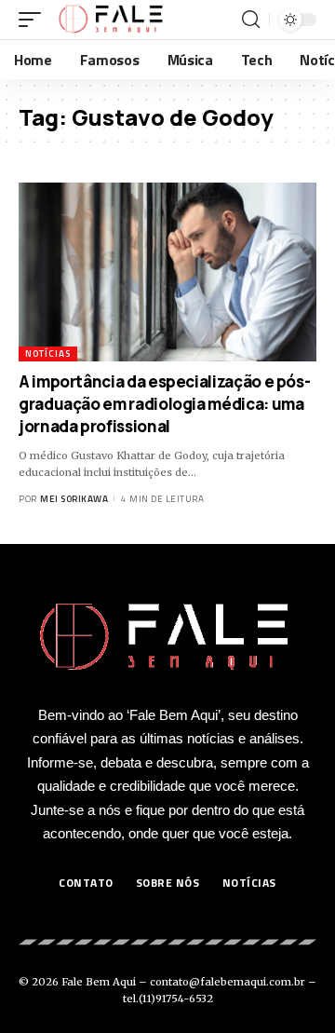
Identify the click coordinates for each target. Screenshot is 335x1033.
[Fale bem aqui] (112, 19)
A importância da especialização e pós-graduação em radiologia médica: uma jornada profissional (164, 404)
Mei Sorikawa (74, 499)
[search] (250, 19)
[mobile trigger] (34, 19)
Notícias (48, 353)
